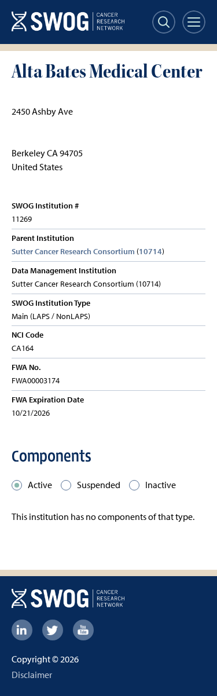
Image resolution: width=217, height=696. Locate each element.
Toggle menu (193, 22)
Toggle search (163, 22)
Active (40, 484)
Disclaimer (32, 674)
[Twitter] (52, 630)
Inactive (160, 484)
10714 (150, 251)
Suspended (98, 484)
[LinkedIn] (22, 630)
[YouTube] (83, 630)
